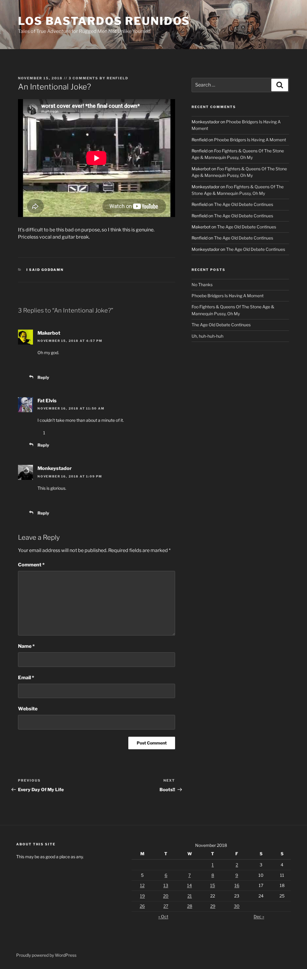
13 (165, 885)
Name (26, 646)
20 (165, 895)
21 (189, 895)
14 (189, 885)
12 (142, 885)
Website (27, 709)
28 (189, 906)
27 (165, 906)
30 (237, 906)
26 (142, 906)
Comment (31, 565)
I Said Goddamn (45, 270)
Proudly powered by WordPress (46, 955)
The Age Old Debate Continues (243, 204)
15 (212, 885)
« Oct (163, 916)
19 (142, 895)
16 (236, 885)
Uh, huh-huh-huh (207, 336)
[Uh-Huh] (39, 365)
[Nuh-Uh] (57, 365)
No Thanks (202, 284)
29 (212, 906)
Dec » (259, 916)
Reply (43, 377)
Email (26, 677)
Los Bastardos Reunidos (104, 21)
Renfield (117, 78)
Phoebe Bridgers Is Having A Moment (250, 139)
